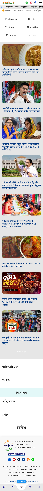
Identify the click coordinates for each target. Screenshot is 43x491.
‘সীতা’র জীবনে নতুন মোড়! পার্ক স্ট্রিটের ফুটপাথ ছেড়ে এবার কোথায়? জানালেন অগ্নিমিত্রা (20, 147)
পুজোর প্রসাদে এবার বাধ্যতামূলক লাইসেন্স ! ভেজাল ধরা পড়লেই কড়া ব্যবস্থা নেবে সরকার (19, 223)
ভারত (16, 7)
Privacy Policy (12, 469)
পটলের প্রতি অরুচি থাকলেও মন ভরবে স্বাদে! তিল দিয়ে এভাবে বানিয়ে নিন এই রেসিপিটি (20, 72)
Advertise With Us (32, 466)
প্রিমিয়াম (28, 10)
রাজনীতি (34, 7)
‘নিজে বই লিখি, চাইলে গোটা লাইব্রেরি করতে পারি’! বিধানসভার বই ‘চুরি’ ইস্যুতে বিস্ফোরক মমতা (21, 185)
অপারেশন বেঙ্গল (10, 10)
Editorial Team (30, 475)
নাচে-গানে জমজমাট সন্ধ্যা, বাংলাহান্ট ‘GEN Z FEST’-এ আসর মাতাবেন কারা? (19, 302)
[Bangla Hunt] (8, 2)
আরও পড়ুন (21, 351)
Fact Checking (28, 472)
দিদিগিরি (21, 10)
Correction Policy (14, 475)
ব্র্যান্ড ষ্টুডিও (37, 10)
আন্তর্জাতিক (25, 7)
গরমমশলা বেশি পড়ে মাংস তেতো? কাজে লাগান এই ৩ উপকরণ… (21, 265)
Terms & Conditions (28, 469)
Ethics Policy (14, 472)
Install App (21, 481)
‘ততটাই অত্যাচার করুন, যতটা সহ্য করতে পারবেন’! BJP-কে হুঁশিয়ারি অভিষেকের (21, 110)
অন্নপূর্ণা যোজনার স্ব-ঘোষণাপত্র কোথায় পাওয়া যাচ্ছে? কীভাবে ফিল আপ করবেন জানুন (21, 340)
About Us (7, 466)
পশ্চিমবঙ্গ (9, 7)
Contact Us (17, 466)
